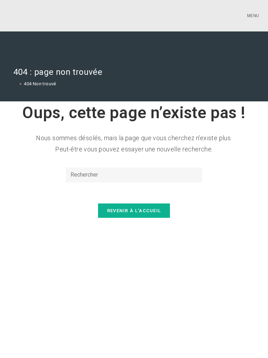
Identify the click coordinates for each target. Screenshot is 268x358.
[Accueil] (15, 83)
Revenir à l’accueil (134, 210)
